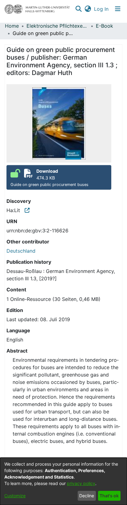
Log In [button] (101, 9)
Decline (86, 495)
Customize (15, 495)
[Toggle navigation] (117, 9)
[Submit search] (78, 9)
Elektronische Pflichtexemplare (57, 26)
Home (12, 26)
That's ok (109, 495)
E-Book (104, 26)
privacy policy (81, 483)
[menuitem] (88, 9)
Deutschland (20, 251)
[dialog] (63, 481)
